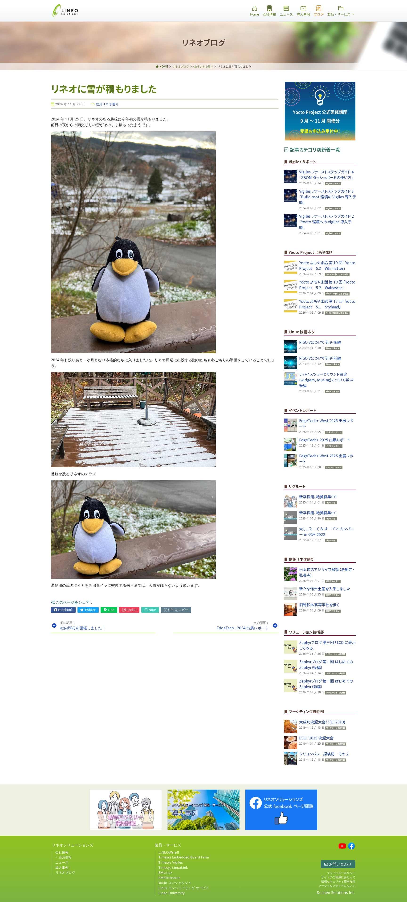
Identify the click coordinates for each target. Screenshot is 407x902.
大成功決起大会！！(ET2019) (322, 722)
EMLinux (165, 872)
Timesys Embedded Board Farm (184, 857)
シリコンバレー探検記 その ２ (324, 754)
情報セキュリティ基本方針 (338, 881)
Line (110, 609)
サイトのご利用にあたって (338, 877)
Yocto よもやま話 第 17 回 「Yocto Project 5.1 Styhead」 (327, 304)
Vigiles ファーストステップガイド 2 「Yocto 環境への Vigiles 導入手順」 (326, 221)
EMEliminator (169, 877)
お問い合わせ (340, 864)
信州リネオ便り (107, 104)
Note (152, 609)
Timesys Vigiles (171, 862)
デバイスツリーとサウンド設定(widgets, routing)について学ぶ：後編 (327, 379)
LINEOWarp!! (169, 852)
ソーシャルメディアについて (336, 886)
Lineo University (171, 893)
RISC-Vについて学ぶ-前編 (320, 358)
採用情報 (65, 857)
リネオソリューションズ (72, 845)
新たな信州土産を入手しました (324, 588)
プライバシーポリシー (341, 873)
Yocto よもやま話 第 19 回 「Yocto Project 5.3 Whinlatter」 (327, 265)
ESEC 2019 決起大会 (316, 738)
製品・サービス (168, 845)
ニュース (286, 14)
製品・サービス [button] (339, 14)
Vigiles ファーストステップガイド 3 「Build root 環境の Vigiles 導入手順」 (327, 196)
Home (254, 14)
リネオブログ (65, 872)
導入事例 (303, 14)
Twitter (90, 609)
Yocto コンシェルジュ (175, 882)
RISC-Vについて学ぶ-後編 (320, 342)
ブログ (319, 14)
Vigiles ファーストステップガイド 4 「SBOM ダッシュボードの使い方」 (326, 174)
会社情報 (269, 14)
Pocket (131, 609)
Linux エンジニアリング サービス (184, 888)
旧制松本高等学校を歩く (319, 604)
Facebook (65, 609)
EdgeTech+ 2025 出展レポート (324, 440)
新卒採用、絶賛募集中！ (318, 496)
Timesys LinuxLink (173, 867)
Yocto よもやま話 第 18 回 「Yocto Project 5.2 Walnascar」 (327, 284)
